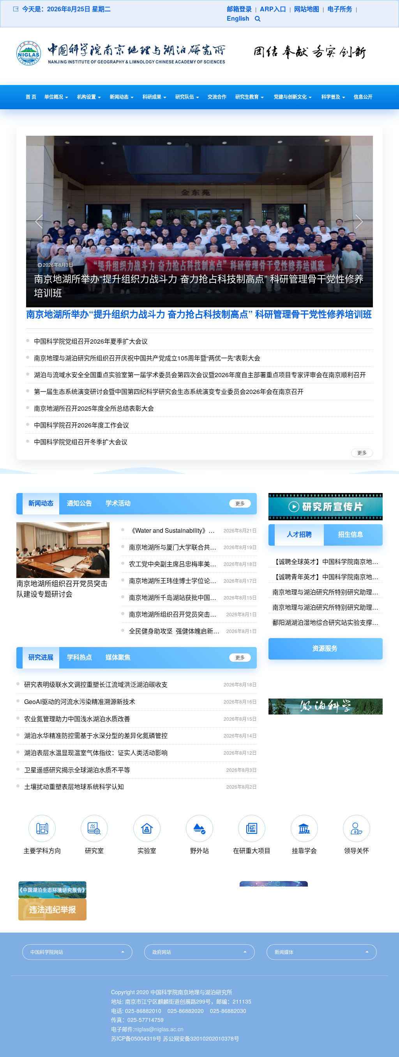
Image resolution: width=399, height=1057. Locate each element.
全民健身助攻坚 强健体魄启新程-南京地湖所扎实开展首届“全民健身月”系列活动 (175, 631)
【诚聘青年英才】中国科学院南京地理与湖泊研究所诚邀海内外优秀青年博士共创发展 (325, 576)
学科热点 (79, 657)
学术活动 (118, 502)
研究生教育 (247, 96)
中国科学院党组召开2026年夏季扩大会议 (91, 341)
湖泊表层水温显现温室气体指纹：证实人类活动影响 (96, 752)
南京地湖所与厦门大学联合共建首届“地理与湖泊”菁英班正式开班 (172, 547)
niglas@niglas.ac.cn (159, 1029)
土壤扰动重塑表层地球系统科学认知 (74, 786)
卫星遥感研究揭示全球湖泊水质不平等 (77, 769)
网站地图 (306, 8)
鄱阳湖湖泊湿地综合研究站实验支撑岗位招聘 (325, 622)
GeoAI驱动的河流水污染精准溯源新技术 (79, 701)
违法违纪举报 (52, 909)
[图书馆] (325, 671)
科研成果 (152, 96)
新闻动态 (120, 96)
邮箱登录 (239, 8)
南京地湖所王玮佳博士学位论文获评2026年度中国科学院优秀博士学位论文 (173, 580)
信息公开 (363, 96)
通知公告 (79, 502)
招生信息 (350, 534)
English (238, 18)
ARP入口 (273, 8)
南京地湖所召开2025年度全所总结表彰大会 (94, 408)
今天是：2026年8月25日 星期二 (66, 8)
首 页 (31, 96)
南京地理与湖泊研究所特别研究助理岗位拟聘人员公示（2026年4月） (325, 607)
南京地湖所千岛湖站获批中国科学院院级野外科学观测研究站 (172, 597)
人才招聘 (299, 534)
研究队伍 (185, 96)
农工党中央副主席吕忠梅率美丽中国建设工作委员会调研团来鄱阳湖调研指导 (172, 564)
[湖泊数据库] (325, 697)
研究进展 (40, 657)
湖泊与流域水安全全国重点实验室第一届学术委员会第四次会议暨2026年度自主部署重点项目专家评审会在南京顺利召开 (200, 374)
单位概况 (54, 96)
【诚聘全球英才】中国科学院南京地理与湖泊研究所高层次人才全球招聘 (325, 561)
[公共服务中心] (325, 705)
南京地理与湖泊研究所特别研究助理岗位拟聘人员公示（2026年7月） (325, 591)
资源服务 (324, 648)
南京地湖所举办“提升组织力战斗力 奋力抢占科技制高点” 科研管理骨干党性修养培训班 (199, 313)
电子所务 (339, 8)
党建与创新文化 (291, 96)
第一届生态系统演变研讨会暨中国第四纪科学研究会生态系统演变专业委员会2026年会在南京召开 (169, 391)
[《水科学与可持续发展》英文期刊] (325, 730)
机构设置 (87, 96)
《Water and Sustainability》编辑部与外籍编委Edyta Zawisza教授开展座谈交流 (172, 530)
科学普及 (331, 96)
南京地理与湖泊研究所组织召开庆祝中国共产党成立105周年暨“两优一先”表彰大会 (147, 357)
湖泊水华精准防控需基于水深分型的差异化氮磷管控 (96, 735)
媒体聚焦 (118, 657)
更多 (362, 452)
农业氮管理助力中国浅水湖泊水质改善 (77, 718)
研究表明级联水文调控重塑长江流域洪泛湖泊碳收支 (96, 684)
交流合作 (217, 96)
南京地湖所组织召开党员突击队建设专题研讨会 (62, 588)
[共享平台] (325, 683)
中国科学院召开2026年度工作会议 (81, 424)
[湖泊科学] (325, 717)
